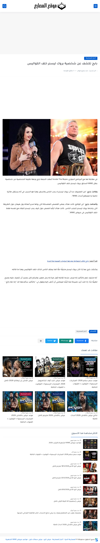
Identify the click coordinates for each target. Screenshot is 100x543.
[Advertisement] (50, 34)
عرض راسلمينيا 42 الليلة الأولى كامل (67, 501)
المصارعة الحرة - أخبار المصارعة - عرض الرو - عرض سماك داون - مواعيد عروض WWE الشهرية (41, 540)
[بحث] (4, 6)
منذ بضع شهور (74, 440)
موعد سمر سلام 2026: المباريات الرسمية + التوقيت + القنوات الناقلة (83, 384)
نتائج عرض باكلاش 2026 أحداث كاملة (67, 525)
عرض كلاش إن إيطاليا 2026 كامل (18, 381)
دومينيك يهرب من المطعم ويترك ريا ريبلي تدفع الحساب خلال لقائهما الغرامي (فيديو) (49, 513)
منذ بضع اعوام (74, 510)
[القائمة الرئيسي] (96, 6)
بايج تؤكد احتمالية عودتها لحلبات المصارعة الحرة (68, 261)
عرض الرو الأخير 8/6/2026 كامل (69, 490)
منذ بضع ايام (75, 452)
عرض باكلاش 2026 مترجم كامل (51, 416)
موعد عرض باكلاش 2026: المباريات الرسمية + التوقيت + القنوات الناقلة (20, 419)
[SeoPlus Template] (96, 539)
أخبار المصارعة (91, 58)
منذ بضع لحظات (90, 378)
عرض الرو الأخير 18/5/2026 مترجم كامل (66, 466)
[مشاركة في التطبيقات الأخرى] (41, 341)
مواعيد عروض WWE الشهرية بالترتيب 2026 (65, 443)
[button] (82, 341)
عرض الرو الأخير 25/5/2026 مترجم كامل (66, 478)
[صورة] (90, 444)
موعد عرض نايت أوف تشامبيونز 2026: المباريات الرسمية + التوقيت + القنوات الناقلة (50, 384)
